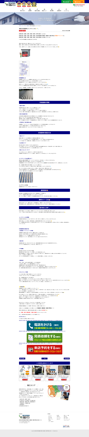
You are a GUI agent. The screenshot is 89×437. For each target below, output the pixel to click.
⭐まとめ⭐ (22, 75)
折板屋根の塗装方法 (23, 73)
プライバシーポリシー (66, 420)
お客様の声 (59, 10)
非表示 (25, 61)
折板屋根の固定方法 (25, 66)
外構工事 (20, 30)
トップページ (50, 415)
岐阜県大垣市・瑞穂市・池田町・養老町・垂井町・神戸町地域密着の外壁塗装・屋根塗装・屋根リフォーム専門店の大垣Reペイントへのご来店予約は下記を (40, 343)
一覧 (44, 358)
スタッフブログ (59, 417)
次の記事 (22, 358)
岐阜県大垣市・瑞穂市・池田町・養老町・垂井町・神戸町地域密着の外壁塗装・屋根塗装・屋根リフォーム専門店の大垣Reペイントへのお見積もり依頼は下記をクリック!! (42, 331)
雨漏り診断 (65, 416)
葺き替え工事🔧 (24, 71)
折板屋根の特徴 (24, 65)
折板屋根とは (22, 63)
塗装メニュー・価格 (66, 415)
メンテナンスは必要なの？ (24, 67)
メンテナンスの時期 (23, 72)
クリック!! (20, 344)
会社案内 (30, 10)
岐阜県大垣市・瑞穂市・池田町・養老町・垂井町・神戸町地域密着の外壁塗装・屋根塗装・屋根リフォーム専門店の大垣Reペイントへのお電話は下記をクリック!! (41, 320)
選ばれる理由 (37, 10)
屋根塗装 (24, 30)
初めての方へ (22, 10)
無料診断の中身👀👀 (22, 316)
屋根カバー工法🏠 (24, 70)
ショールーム (66, 10)
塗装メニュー (44, 10)
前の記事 (66, 358)
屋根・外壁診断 (66, 417)
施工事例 (51, 10)
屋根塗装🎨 (23, 69)
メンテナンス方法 (23, 68)
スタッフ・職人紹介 (50, 421)
